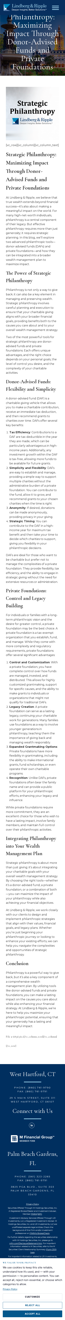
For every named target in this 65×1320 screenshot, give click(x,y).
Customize (32, 1296)
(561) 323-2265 (39, 1176)
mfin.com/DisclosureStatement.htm (25, 1243)
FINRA (34, 1214)
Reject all (32, 1305)
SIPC (40, 1214)
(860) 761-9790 (39, 1087)
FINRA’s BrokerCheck (40, 1233)
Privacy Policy (32, 1204)
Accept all (32, 1313)
